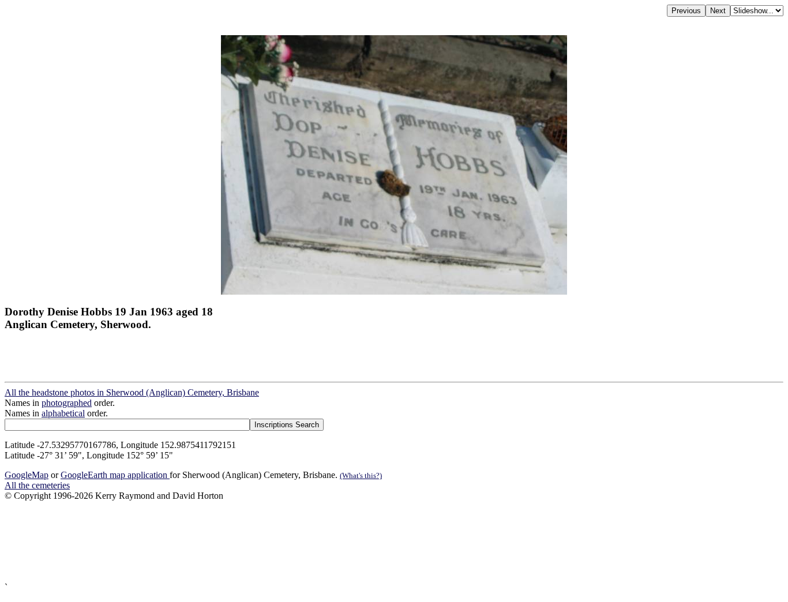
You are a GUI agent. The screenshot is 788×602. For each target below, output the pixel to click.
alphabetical (63, 413)
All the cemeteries (37, 485)
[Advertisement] (351, 541)
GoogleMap (26, 475)
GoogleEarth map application (115, 475)
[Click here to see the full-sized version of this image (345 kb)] (394, 291)
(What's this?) (361, 475)
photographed (67, 403)
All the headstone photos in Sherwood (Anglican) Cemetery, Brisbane (132, 392)
